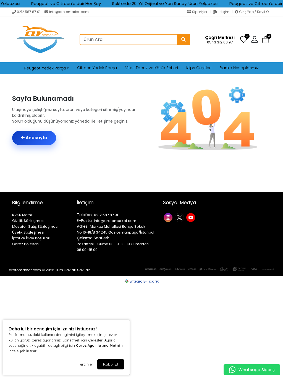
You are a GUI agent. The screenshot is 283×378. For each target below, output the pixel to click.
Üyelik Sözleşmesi (28, 232)
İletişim (223, 11)
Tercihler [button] (85, 364)
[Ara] (183, 39)
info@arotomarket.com (69, 11)
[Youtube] (191, 217)
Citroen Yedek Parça (97, 68)
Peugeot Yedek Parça (45, 68)
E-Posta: (85, 220)
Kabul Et (110, 364)
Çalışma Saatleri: (93, 238)
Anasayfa (36, 138)
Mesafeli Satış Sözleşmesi (35, 226)
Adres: (82, 226)
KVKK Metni (22, 215)
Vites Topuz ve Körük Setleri (151, 68)
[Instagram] (168, 217)
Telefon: (85, 215)
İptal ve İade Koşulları (31, 238)
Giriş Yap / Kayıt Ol (253, 11)
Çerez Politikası (26, 244)
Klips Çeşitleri (198, 68)
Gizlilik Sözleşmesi (28, 220)
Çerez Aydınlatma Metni (98, 345)
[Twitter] (180, 217)
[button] (265, 40)
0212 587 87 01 (28, 11)
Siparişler (199, 11)
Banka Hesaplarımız (239, 68)
